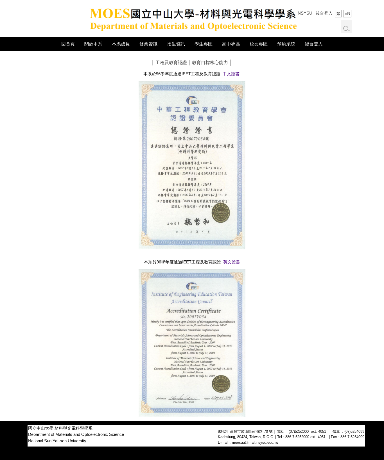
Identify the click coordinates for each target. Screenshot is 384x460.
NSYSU (305, 13)
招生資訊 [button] (176, 44)
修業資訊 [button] (148, 44)
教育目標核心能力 (210, 62)
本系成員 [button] (121, 44)
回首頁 (68, 44)
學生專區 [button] (204, 44)
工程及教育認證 (171, 62)
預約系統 (286, 44)
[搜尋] (346, 28)
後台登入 (324, 13)
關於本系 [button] (93, 44)
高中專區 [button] (231, 44)
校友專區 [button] (259, 44)
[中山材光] (192, 18)
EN (347, 13)
